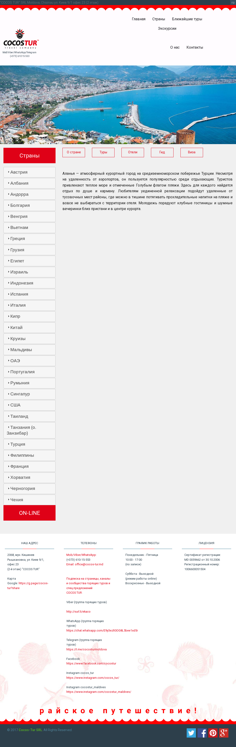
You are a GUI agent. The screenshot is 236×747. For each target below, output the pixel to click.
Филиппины (22, 455)
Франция (19, 466)
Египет (17, 260)
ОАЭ (15, 360)
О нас (175, 47)
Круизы (18, 338)
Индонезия (21, 283)
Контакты (194, 47)
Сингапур (20, 393)
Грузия (17, 249)
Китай (16, 327)
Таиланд (19, 416)
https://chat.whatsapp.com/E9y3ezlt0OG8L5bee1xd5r (102, 630)
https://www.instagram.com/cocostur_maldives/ (98, 692)
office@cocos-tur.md (89, 564)
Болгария (20, 205)
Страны (158, 19)
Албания (19, 183)
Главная (138, 19)
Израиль (19, 272)
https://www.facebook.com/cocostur (91, 663)
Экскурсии (167, 28)
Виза (191, 152)
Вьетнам (19, 227)
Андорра (19, 194)
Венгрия (18, 216)
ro (233, 2)
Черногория (22, 488)
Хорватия (20, 477)
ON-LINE (29, 513)
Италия (18, 305)
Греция (17, 238)
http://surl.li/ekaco (78, 611)
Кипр (15, 316)
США (15, 405)
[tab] (29, 172)
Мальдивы (21, 349)
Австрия (18, 172)
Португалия (22, 371)
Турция (17, 444)
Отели (132, 152)
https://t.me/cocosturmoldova (86, 649)
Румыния (19, 382)
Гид (162, 152)
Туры (103, 152)
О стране (74, 152)
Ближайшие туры (187, 19)
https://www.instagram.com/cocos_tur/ (92, 677)
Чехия (16, 499)
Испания (19, 294)
